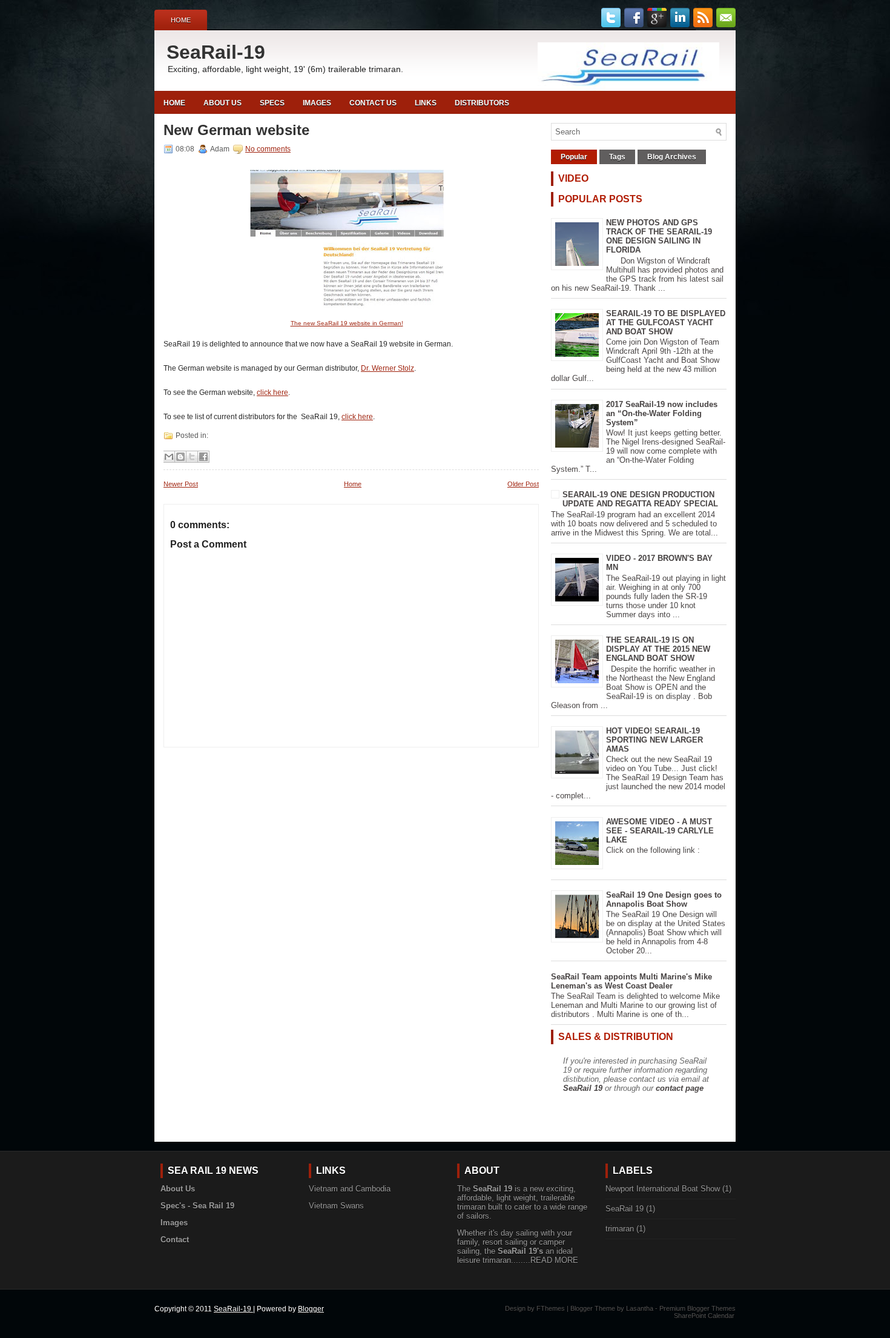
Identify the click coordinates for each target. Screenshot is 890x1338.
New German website (236, 130)
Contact (174, 1239)
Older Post (523, 484)
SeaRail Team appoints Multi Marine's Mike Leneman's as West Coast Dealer (631, 981)
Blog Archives (671, 157)
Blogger (311, 1309)
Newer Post (180, 484)
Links (426, 103)
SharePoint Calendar (704, 1315)
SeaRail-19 (215, 52)
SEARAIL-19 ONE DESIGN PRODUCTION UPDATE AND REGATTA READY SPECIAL (640, 499)
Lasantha (639, 1308)
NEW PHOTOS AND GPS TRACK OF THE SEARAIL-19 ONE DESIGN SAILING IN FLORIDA (659, 236)
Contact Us (373, 103)
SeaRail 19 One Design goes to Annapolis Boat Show (664, 899)
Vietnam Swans (336, 1205)
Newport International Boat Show (662, 1188)
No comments (268, 149)
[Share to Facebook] (203, 457)
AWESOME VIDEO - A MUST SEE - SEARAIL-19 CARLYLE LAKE (660, 830)
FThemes (550, 1308)
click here (272, 392)
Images (317, 103)
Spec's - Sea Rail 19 (197, 1205)
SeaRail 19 (582, 1088)
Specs (272, 103)
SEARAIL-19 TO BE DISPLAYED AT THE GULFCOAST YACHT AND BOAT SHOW (665, 322)
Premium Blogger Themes (697, 1308)
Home (181, 20)
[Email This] (169, 457)
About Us (222, 103)
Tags (617, 157)
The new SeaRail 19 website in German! (347, 323)
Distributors (482, 103)
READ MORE (554, 1260)
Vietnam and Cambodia (350, 1188)
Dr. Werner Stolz (387, 368)
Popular (574, 157)
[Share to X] (192, 457)
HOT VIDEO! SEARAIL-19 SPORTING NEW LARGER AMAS (654, 739)
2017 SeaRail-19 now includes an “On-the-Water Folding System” (661, 413)
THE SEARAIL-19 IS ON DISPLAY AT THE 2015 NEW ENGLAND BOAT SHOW (658, 649)
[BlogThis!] (180, 457)
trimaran (619, 1228)
